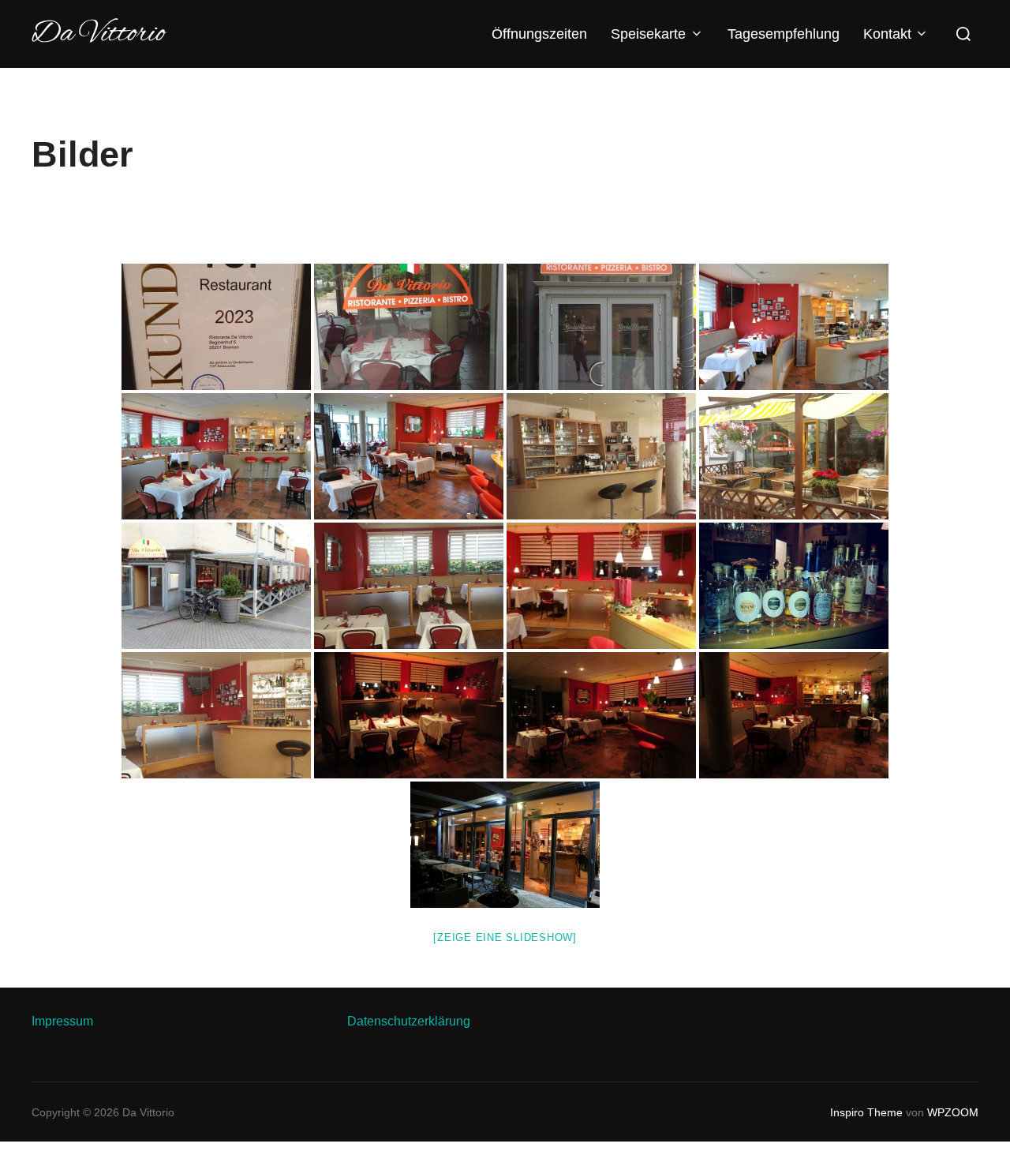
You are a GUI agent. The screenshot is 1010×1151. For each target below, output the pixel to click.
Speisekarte (648, 34)
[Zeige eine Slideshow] (505, 937)
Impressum (62, 1021)
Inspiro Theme (866, 1112)
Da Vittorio (98, 34)
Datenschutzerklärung (408, 1021)
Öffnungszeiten (539, 34)
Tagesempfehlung (784, 34)
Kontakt (887, 34)
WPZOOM (952, 1112)
